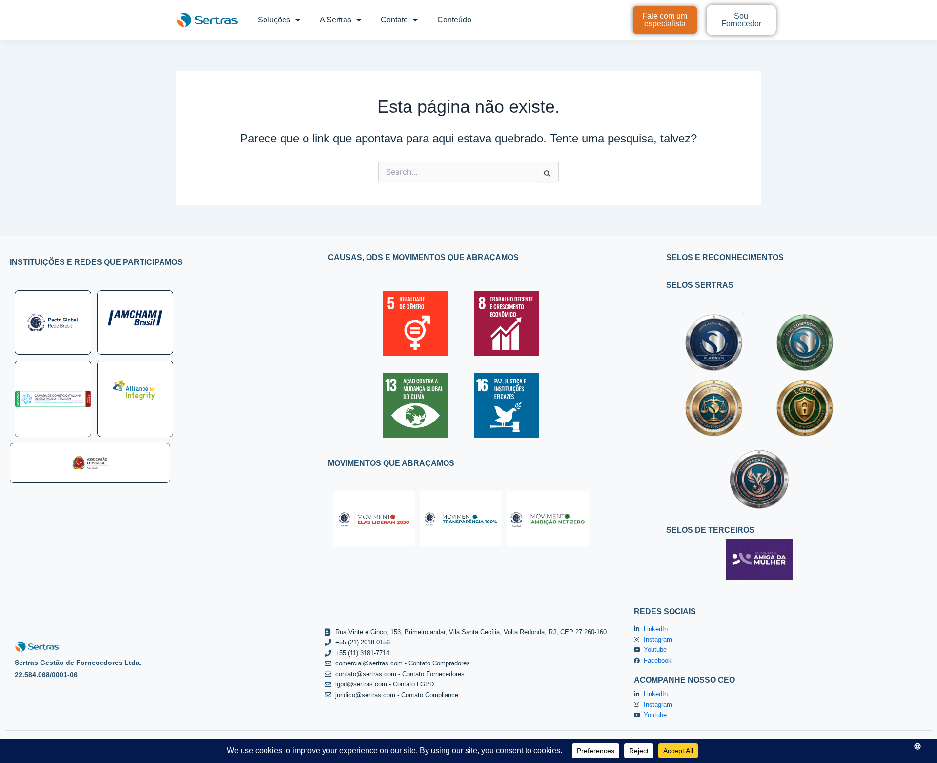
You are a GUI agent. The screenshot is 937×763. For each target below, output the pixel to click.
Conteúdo (454, 20)
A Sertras (335, 20)
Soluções (274, 20)
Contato (394, 20)
